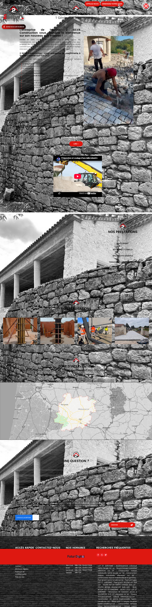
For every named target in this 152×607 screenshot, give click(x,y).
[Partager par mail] (105, 555)
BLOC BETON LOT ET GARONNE (117, 588)
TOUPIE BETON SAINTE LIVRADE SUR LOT (119, 585)
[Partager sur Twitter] (102, 555)
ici (57, 509)
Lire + (76, 144)
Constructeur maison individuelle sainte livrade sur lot (117, 571)
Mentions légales (21, 569)
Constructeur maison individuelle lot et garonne (117, 578)
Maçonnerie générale (123, 256)
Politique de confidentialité (20, 573)
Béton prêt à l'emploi (123, 249)
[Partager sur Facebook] (98, 555)
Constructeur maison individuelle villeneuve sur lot (117, 574)
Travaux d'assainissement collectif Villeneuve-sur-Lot (117, 595)
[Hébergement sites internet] (76, 560)
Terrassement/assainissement (122, 262)
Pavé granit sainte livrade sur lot (110, 580)
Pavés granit (123, 243)
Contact (18, 566)
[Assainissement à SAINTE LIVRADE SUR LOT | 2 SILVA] (132, 331)
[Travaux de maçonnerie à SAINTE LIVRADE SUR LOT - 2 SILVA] (57, 331)
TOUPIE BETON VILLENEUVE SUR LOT (114, 587)
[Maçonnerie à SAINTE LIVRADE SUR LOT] (20, 331)
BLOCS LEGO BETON (123, 274)
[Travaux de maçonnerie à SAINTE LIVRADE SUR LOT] (95, 331)
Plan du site (19, 577)
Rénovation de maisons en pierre (123, 268)
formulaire (24, 111)
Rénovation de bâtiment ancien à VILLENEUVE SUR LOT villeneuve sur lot (117, 593)
